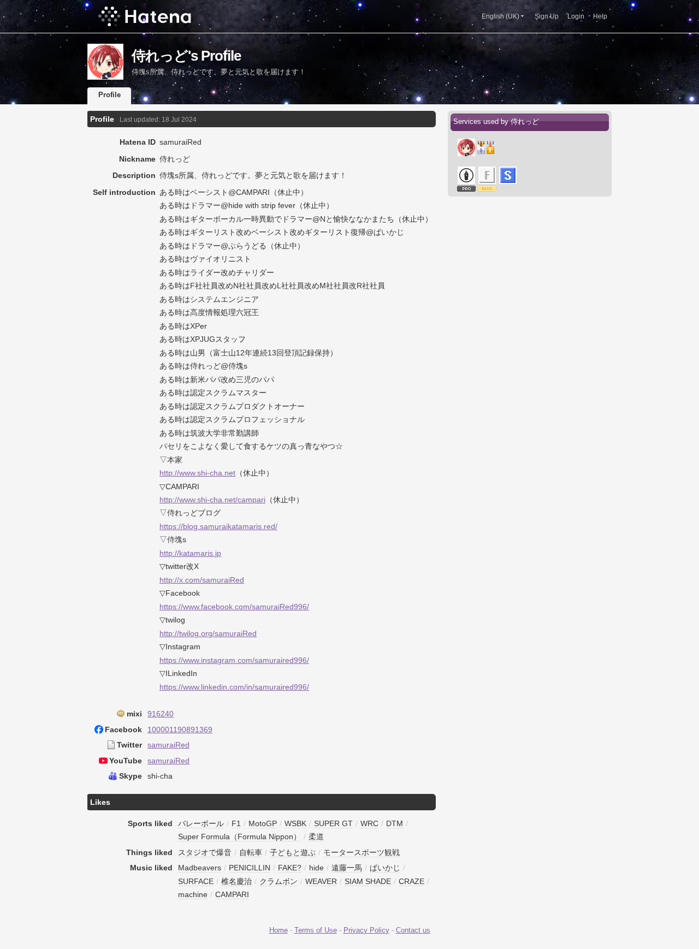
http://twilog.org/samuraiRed (208, 633)
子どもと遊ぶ (293, 852)
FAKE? (289, 867)
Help (600, 16)
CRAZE (411, 881)
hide (316, 867)
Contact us (413, 930)
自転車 (250, 852)
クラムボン (278, 881)
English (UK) (500, 16)
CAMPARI (232, 894)
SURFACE (196, 881)
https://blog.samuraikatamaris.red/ (218, 526)
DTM (394, 823)
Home (278, 930)
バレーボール (201, 823)
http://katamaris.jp (190, 553)
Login (575, 16)
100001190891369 (179, 729)
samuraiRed (168, 744)
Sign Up (547, 16)
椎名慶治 (236, 881)
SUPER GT (333, 823)
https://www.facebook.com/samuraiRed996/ (234, 606)
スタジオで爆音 (205, 852)
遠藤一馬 (346, 867)
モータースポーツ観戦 (361, 852)
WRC (369, 823)
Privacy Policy (366, 930)
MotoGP (262, 823)
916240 (160, 713)
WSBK (295, 823)
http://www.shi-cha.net (197, 472)
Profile (109, 95)
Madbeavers (199, 867)
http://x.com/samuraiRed (201, 580)
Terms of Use (315, 930)
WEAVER (321, 881)
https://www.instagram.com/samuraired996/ (234, 660)
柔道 (316, 836)
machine (193, 894)
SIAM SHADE (368, 881)
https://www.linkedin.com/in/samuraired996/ (234, 687)
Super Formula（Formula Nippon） (239, 836)
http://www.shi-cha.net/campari (212, 499)
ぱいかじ (385, 867)
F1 (236, 823)
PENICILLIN (249, 867)
